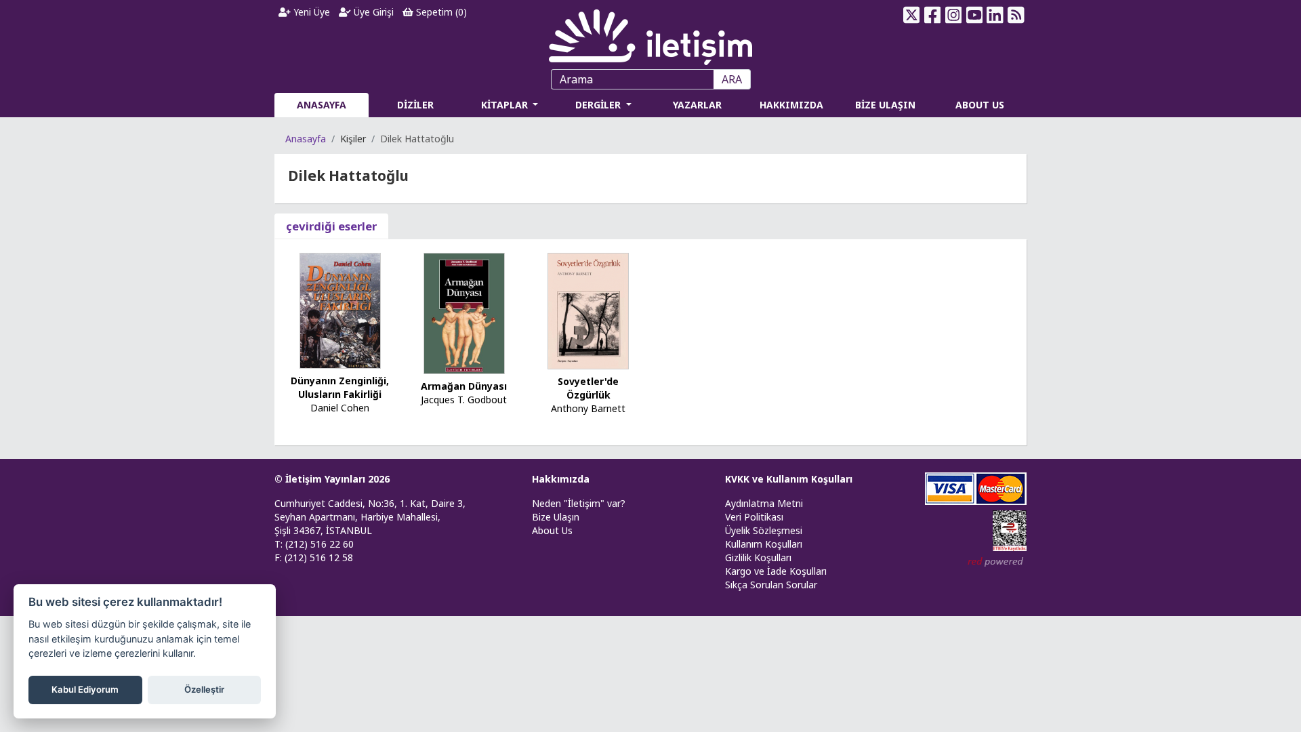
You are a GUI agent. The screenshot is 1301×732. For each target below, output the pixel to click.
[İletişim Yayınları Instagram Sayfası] (953, 15)
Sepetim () (440, 11)
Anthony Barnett (588, 408)
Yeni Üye (310, 11)
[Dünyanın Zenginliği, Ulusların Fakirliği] (340, 309)
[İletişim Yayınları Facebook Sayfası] (932, 15)
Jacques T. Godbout (464, 399)
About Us (552, 530)
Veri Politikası (754, 516)
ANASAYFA (321, 104)
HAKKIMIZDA (791, 104)
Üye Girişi (372, 11)
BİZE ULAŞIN (885, 104)
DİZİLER (415, 104)
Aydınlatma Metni (764, 503)
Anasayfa (305, 138)
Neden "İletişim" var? (578, 503)
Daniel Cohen (339, 407)
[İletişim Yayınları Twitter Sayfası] (911, 15)
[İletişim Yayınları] (650, 33)
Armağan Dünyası (464, 386)
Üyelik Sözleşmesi (763, 530)
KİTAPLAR (506, 104)
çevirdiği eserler (331, 226)
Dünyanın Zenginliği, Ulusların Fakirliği (340, 387)
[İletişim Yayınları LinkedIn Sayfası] (995, 15)
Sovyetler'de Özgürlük (588, 388)
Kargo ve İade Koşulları (776, 571)
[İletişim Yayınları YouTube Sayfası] (974, 15)
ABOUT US (979, 104)
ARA (732, 79)
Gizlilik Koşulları (758, 557)
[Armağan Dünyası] (464, 312)
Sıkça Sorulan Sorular (771, 584)
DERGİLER (599, 104)
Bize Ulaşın (555, 516)
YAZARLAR (697, 104)
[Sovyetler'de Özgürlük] (588, 310)
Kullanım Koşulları (763, 543)
